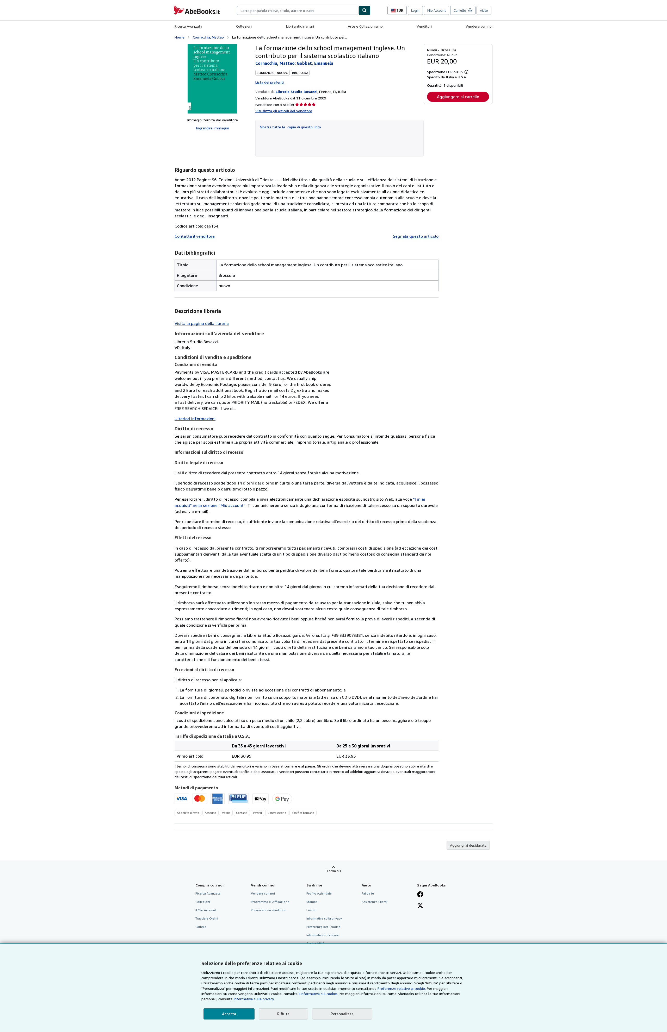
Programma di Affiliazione (270, 902)
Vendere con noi (479, 26)
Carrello (201, 927)
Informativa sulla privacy (324, 918)
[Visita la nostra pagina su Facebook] (420, 895)
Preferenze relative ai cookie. (402, 988)
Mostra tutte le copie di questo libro (290, 127)
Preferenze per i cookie (323, 927)
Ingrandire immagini (212, 128)
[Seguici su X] (420, 906)
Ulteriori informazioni (195, 418)
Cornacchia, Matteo (208, 37)
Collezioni (244, 26)
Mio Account (436, 10)
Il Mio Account (205, 910)
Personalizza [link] (342, 1013)
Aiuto (484, 10)
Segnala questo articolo (416, 236)
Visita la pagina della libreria (202, 323)
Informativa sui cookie (322, 935)
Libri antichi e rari (300, 26)
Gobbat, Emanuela (315, 63)
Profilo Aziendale (319, 893)
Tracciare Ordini (206, 918)
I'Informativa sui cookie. (318, 993)
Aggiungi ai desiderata (468, 845)
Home (179, 37)
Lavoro (311, 910)
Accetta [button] (229, 1013)
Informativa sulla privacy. (253, 999)
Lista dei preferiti (269, 82)
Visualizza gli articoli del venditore (283, 111)
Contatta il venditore (195, 236)
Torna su (333, 871)
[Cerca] (364, 10)
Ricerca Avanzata (188, 26)
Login (415, 10)
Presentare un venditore (268, 910)
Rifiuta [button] (283, 1013)
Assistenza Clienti (374, 902)
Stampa (312, 902)
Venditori (424, 26)
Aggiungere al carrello (458, 96)
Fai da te (368, 893)
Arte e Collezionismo (365, 26)
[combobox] (298, 10)
